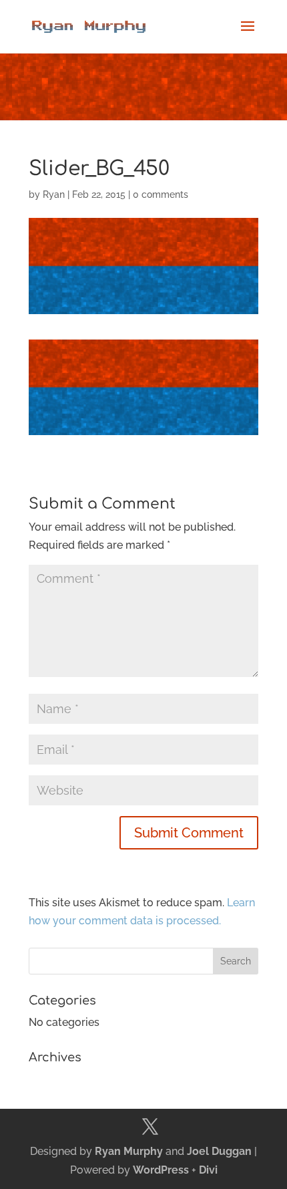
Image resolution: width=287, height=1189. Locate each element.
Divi (208, 1170)
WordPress (161, 1170)
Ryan (54, 194)
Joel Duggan (219, 1151)
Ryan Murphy (129, 1151)
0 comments (160, 194)
